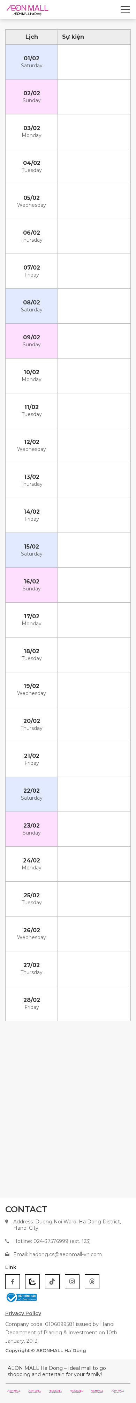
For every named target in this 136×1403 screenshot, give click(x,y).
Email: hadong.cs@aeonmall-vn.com (57, 1254)
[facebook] (12, 1281)
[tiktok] (52, 1281)
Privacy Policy (23, 1313)
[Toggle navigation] (125, 9)
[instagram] (72, 1281)
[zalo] (32, 1281)
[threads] (92, 1281)
